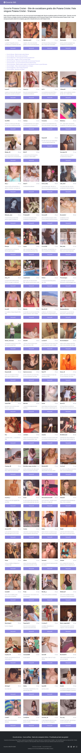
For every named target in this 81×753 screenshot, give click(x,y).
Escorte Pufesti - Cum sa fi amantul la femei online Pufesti (21, 62)
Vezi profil (12, 48)
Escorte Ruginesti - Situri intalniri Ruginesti (17, 67)
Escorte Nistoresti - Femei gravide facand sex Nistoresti (20, 57)
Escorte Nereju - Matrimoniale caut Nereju (17, 56)
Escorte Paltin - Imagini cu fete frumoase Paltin (18, 59)
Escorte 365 (11, 2)
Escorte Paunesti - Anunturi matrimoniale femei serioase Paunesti (23, 61)
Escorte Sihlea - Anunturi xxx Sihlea (15, 69)
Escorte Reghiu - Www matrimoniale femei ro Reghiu (20, 66)
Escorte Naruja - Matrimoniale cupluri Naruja (18, 54)
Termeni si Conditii (36, 746)
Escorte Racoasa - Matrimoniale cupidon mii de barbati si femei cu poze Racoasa (27, 64)
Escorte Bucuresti (47, 746)
